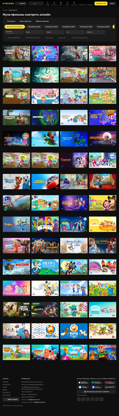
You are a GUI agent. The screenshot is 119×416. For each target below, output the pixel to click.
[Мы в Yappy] (101, 399)
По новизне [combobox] (11, 21)
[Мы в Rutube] (97, 399)
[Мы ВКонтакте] (83, 399)
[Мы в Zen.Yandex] (92, 399)
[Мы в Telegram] (79, 399)
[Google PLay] (96, 382)
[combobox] (14, 32)
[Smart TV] (110, 387)
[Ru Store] (96, 387)
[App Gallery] (110, 382)
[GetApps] (83, 387)
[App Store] (83, 382)
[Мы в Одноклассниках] (88, 399)
